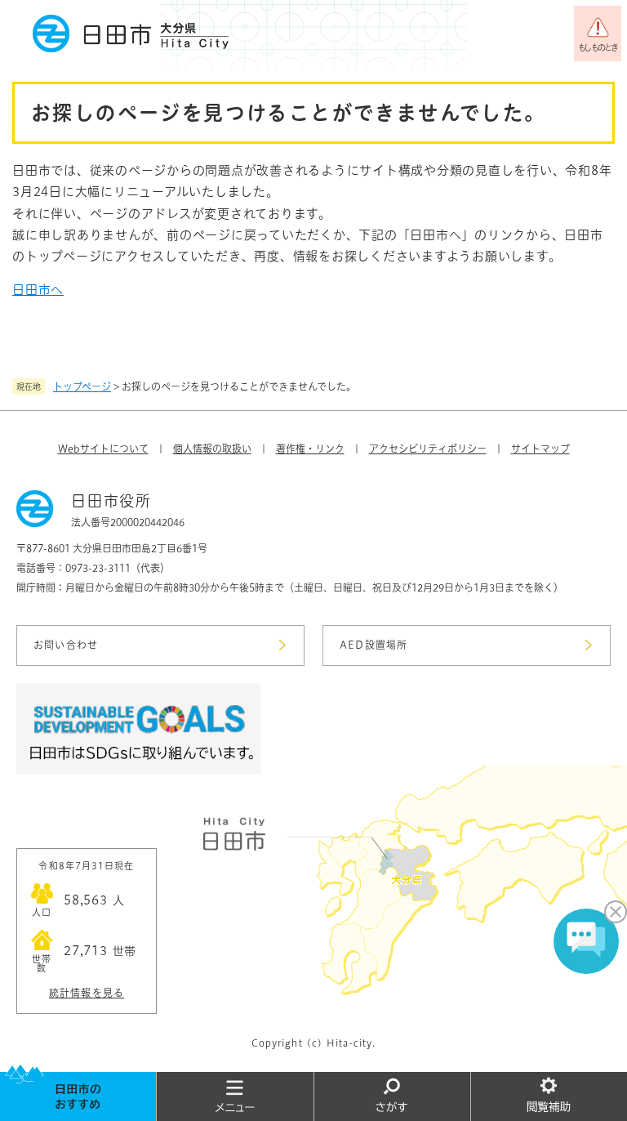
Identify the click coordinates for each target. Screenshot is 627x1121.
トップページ (82, 386)
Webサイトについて (103, 448)
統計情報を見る (86, 993)
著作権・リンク (310, 448)
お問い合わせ (65, 645)
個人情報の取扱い (212, 448)
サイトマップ (540, 448)
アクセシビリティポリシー (428, 448)
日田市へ (38, 290)
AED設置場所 (373, 645)
